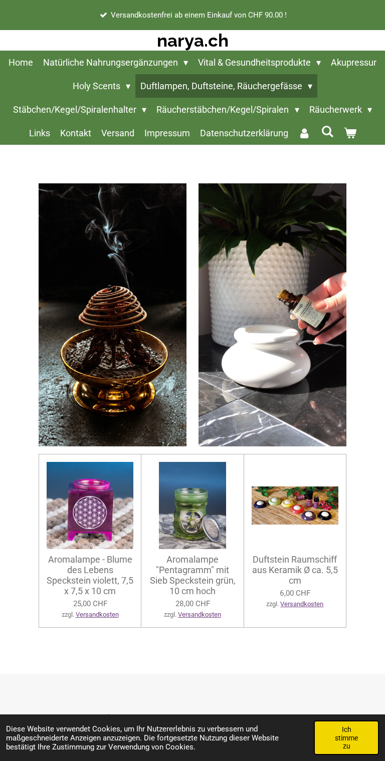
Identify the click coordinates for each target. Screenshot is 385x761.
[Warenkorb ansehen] (349, 133)
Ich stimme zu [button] (346, 737)
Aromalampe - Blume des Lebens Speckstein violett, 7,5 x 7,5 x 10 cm (90, 575)
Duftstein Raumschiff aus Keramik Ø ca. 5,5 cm (295, 570)
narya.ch (193, 40)
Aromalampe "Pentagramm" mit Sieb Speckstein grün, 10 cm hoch (193, 575)
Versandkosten (97, 614)
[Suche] (327, 131)
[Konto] (304, 133)
